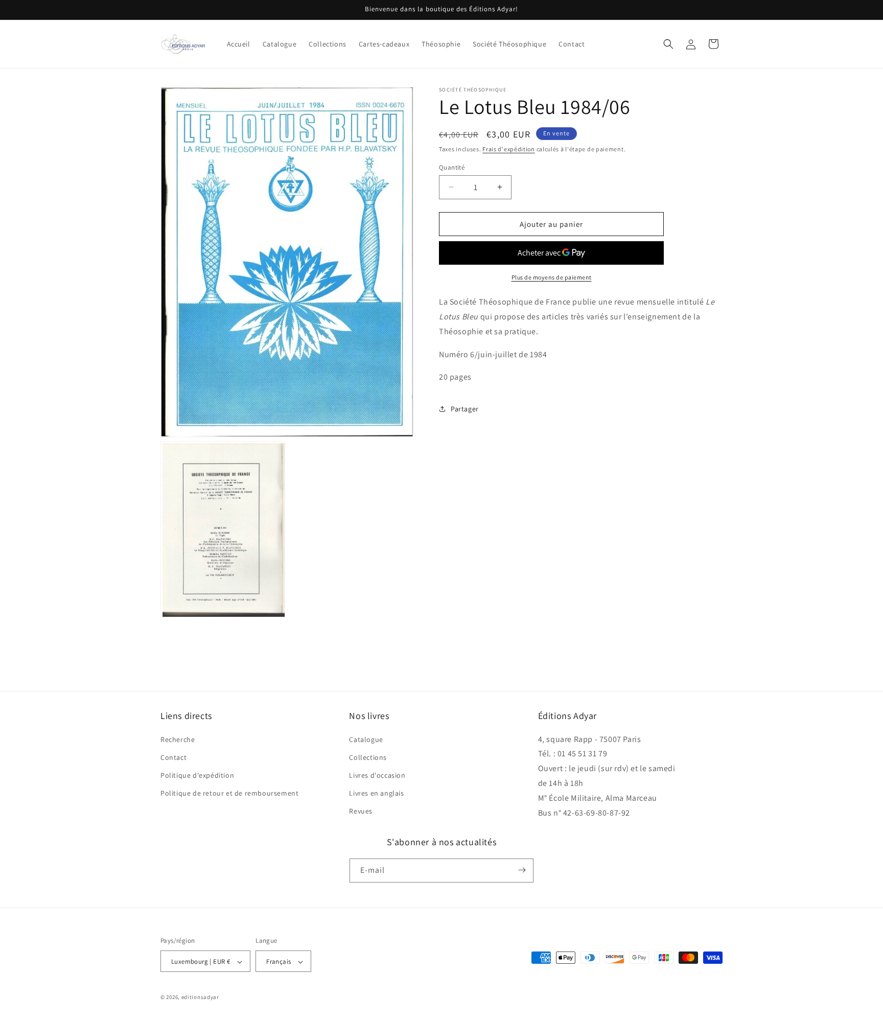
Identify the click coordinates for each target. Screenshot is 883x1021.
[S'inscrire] (521, 870)
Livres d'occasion (377, 775)
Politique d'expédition (197, 775)
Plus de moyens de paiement (552, 277)
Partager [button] (465, 408)
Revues (361, 811)
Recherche (177, 739)
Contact (173, 757)
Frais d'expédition (508, 149)
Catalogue (366, 739)
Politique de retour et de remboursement (229, 793)
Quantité (451, 167)
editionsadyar (200, 997)
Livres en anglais (376, 793)
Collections (368, 757)
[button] (668, 44)
